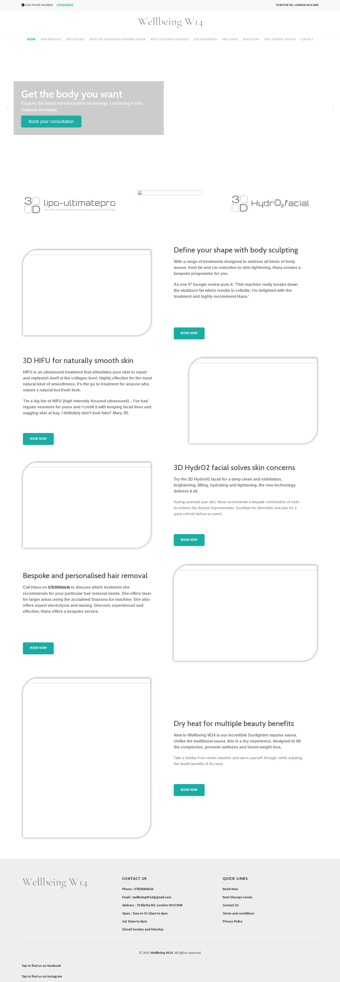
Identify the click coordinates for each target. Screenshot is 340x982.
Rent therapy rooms (237, 897)
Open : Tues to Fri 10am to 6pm (145, 914)
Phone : (128, 889)
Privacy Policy (232, 921)
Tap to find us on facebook (41, 966)
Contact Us (231, 905)
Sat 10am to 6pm (134, 921)
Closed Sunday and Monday (143, 929)
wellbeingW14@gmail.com (151, 897)
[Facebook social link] (82, 5)
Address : (129, 905)
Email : (127, 897)
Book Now (230, 889)
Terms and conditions (238, 914)
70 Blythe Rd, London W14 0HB (159, 905)
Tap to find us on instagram (42, 977)
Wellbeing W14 (162, 953)
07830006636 (65, 5)
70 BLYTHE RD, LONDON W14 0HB (297, 5)
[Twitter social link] (87, 5)
